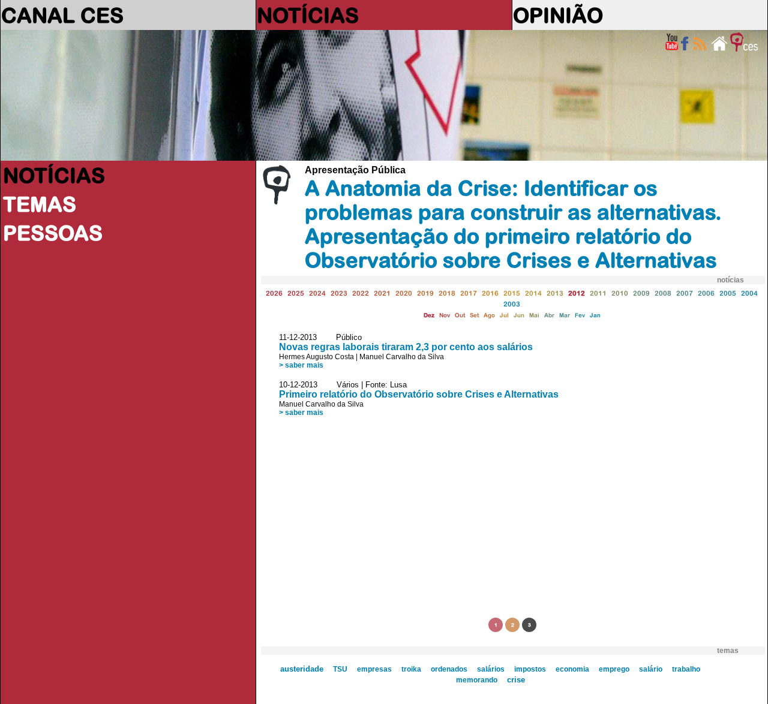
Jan (595, 315)
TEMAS (39, 204)
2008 (663, 293)
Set (474, 315)
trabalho (686, 669)
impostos (530, 669)
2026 (274, 293)
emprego (614, 669)
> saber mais (301, 365)
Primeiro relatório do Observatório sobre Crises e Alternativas (419, 394)
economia (572, 669)
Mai (534, 315)
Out (460, 315)
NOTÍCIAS (308, 15)
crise (516, 679)
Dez (429, 315)
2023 (339, 293)
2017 (468, 293)
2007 (684, 293)
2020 (403, 293)
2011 (598, 293)
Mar (564, 315)
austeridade (301, 669)
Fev (580, 315)
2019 (425, 293)
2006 (706, 293)
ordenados (449, 669)
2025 (295, 293)
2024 (317, 293)
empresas (374, 669)
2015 (511, 293)
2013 (555, 293)
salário (650, 669)
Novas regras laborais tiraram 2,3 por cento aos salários (406, 347)
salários (491, 669)
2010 (619, 293)
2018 (447, 293)
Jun (519, 315)
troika (411, 669)
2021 (382, 293)
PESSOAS (53, 233)
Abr (549, 315)
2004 (749, 293)
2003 (511, 304)
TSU (340, 669)
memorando (476, 680)
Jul (504, 315)
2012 (576, 293)
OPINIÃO (558, 15)
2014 (533, 293)
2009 (641, 293)
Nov (444, 315)
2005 (727, 293)
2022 (360, 293)
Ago (489, 315)
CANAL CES (62, 15)
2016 (490, 293)
